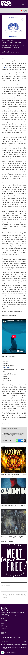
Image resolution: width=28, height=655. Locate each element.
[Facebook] (19, 440)
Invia (23, 431)
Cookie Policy (4, 628)
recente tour (6, 67)
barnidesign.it (14, 652)
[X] (25, 440)
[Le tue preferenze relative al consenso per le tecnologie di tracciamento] (2, 652)
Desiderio (7, 367)
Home (2, 623)
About (2, 625)
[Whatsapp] (17, 440)
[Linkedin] (22, 440)
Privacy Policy (4, 627)
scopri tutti (25, 11)
